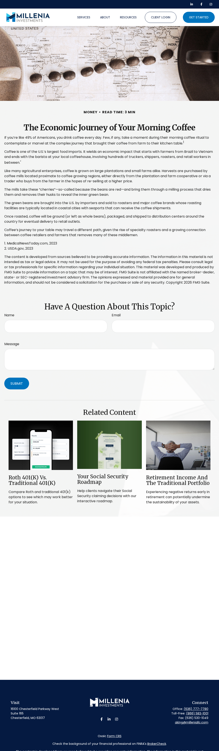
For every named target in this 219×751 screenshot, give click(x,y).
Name (9, 315)
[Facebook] (201, 4)
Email (116, 315)
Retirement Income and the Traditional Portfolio (178, 480)
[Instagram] (117, 719)
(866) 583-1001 (197, 713)
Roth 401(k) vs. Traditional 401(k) (32, 480)
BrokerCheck (156, 744)
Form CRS (114, 736)
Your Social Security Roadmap (103, 479)
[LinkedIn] (191, 4)
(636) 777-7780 (196, 709)
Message (11, 344)
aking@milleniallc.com (191, 722)
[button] (83, 17)
